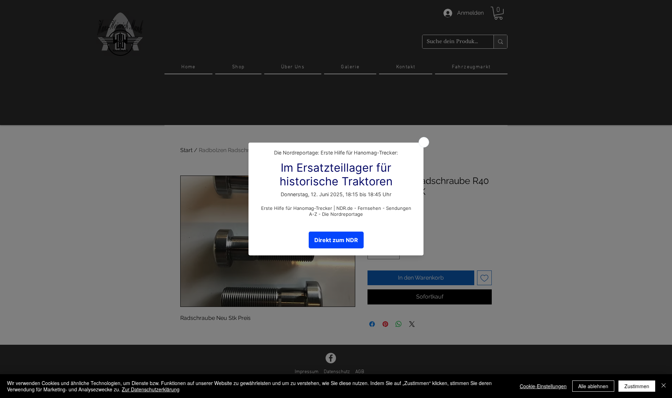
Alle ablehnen (593, 386)
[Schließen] (663, 386)
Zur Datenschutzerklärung (151, 389)
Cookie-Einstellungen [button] (543, 386)
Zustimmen (636, 386)
